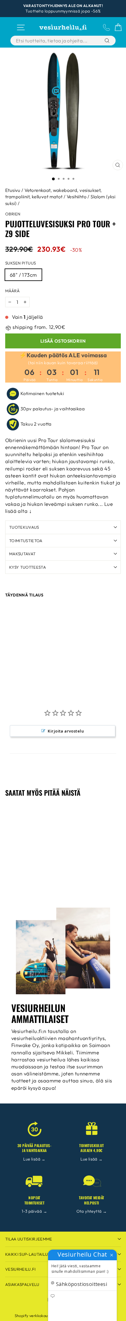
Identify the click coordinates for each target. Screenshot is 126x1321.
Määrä (12, 290)
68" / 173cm (23, 275)
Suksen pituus (20, 263)
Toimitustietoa (26, 540)
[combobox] (56, 40)
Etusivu (12, 190)
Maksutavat (22, 553)
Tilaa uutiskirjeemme (28, 1238)
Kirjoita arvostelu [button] (65, 731)
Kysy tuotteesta (27, 567)
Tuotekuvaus (24, 527)
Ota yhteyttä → (91, 1211)
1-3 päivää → (34, 1211)
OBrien (12, 213)
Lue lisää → (34, 1159)
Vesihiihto (77, 197)
